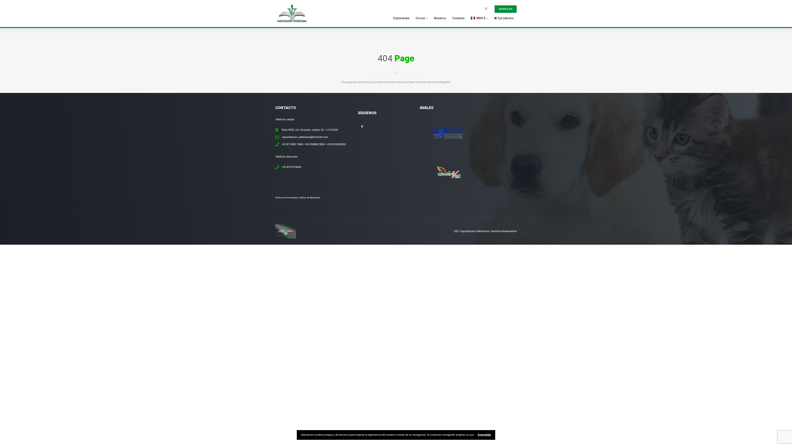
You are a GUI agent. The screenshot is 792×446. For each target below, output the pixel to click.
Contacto (458, 18)
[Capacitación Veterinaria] (291, 13)
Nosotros (440, 18)
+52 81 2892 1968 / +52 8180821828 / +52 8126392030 (314, 144)
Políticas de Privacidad (286, 197)
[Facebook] (486, 9)
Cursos (420, 18)
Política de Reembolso (309, 197)
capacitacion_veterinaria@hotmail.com (305, 137)
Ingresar (506, 9)
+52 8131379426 (291, 166)
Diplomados (401, 18)
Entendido (484, 434)
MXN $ (480, 18)
